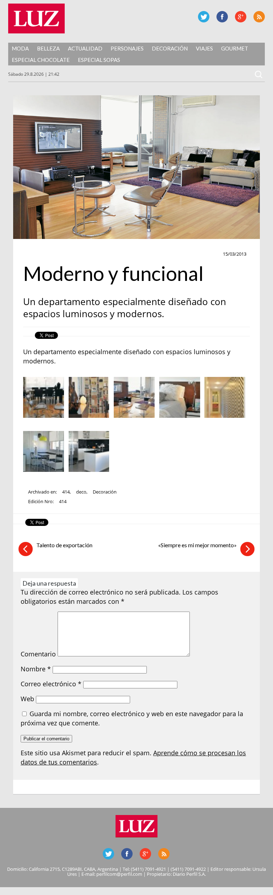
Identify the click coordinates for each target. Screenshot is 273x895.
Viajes (204, 48)
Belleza (48, 48)
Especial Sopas (99, 60)
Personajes (127, 48)
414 (66, 492)
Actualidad (85, 48)
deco (81, 492)
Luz (36, 18)
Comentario (38, 654)
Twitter (203, 16)
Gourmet (234, 48)
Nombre (36, 669)
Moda (20, 48)
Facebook (222, 16)
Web (27, 698)
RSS (259, 16)
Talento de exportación (64, 545)
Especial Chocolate (41, 60)
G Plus (240, 16)
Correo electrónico (51, 684)
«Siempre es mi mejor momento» (197, 545)
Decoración (170, 48)
